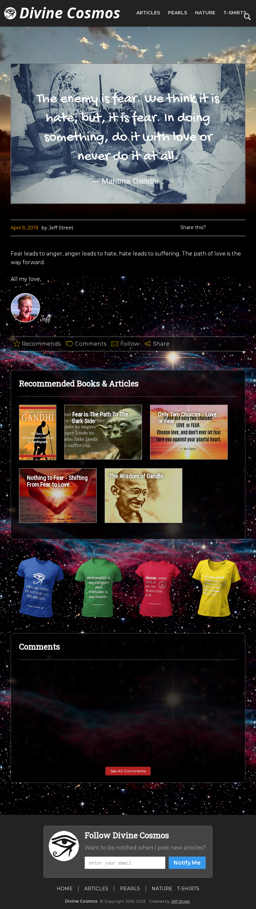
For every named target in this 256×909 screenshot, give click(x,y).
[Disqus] (128, 749)
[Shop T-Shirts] (40, 587)
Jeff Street (180, 901)
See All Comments (128, 770)
